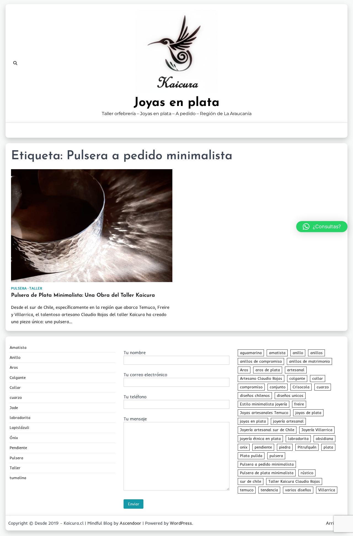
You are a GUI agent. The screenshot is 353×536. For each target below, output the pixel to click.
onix (243, 447)
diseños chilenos (255, 395)
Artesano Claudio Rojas (261, 378)
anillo (298, 352)
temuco (246, 489)
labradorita (20, 417)
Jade (14, 407)
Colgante (18, 377)
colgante (297, 378)
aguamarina (251, 352)
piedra (284, 447)
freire (299, 404)
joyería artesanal (288, 421)
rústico (307, 472)
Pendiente (18, 447)
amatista (277, 352)
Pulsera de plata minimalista (266, 472)
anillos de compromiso (261, 361)
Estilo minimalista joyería (263, 404)
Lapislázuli (19, 427)
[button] (321, 226)
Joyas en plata (177, 103)
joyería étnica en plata (260, 438)
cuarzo (16, 397)
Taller (35, 288)
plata (328, 447)
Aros (14, 367)
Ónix (14, 437)
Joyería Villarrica (316, 429)
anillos (316, 352)
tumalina (18, 477)
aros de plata (267, 369)
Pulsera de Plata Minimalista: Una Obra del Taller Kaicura (83, 295)
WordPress (181, 523)
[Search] (15, 63)
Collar (15, 387)
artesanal (295, 369)
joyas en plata (253, 421)
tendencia (269, 489)
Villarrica (326, 489)
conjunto (277, 386)
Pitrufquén (307, 447)
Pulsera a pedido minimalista (267, 464)
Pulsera (19, 288)
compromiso (251, 386)
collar (317, 378)
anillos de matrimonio (309, 361)
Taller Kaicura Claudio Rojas (294, 481)
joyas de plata (308, 412)
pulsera (276, 455)
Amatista (18, 347)
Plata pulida (251, 455)
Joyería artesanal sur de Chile (267, 429)
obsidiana (324, 438)
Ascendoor (130, 523)
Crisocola (301, 386)
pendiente (263, 447)
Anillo (15, 357)
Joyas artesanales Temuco (264, 412)
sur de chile (250, 481)
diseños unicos (290, 395)
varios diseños (298, 489)
